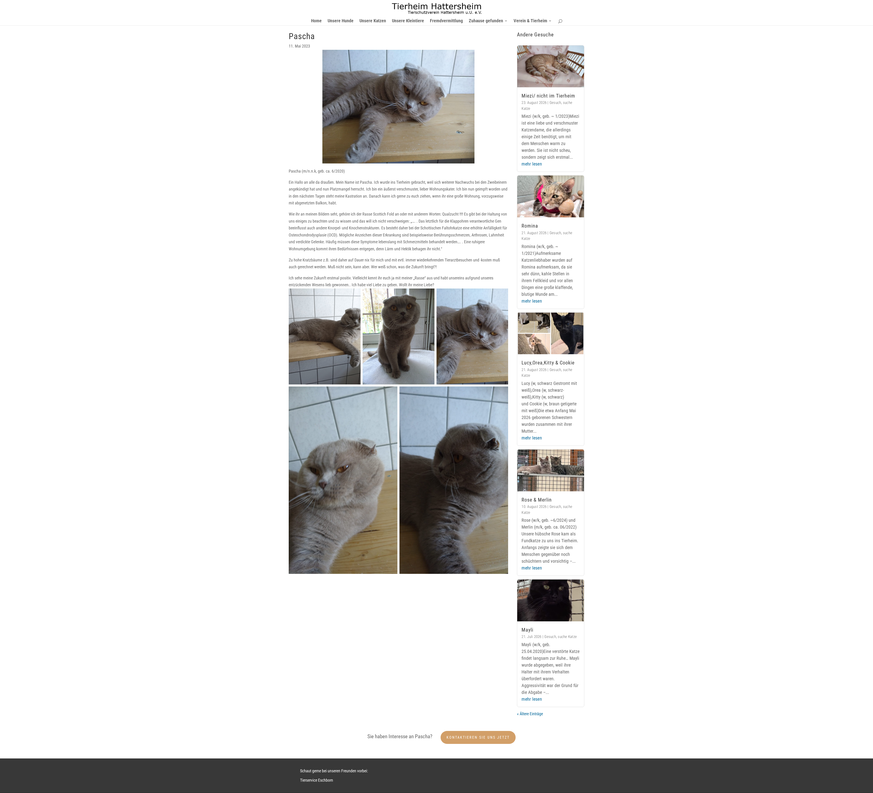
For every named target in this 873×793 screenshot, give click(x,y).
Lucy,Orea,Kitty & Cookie (548, 363)
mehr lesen (532, 164)
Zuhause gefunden (486, 21)
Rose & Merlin (537, 500)
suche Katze (567, 636)
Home (316, 21)
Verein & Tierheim (530, 21)
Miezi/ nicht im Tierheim (548, 96)
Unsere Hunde (341, 21)
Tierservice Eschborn (316, 780)
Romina (530, 226)
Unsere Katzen (372, 21)
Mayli (527, 630)
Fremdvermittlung (446, 21)
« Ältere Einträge (530, 713)
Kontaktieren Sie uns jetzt (478, 737)
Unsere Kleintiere (408, 21)
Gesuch (555, 102)
